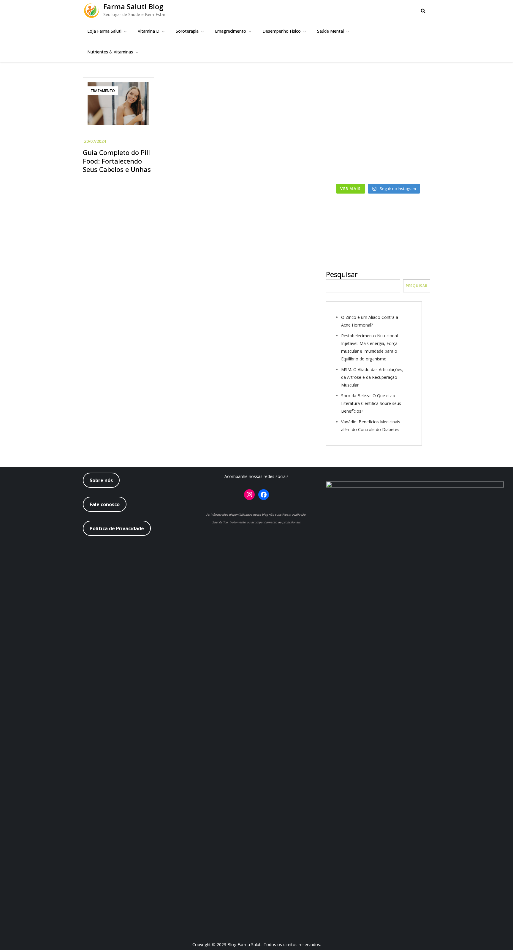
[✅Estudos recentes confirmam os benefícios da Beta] (351, 101)
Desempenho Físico (281, 31)
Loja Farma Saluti (104, 31)
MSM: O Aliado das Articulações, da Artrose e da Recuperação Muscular (372, 377)
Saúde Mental (330, 31)
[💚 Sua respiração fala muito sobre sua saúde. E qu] (351, 165)
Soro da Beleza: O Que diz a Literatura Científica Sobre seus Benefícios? (371, 403)
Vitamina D (148, 31)
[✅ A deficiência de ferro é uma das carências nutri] (405, 165)
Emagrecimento (230, 31)
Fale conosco (105, 504)
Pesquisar (342, 274)
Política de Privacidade (117, 528)
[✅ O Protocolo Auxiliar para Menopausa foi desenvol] (405, 101)
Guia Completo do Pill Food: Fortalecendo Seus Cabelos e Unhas (117, 161)
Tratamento (103, 90)
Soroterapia (187, 31)
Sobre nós (101, 480)
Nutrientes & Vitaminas (110, 52)
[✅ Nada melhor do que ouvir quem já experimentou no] (405, 133)
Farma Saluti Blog (133, 6)
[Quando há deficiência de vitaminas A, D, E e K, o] (351, 133)
